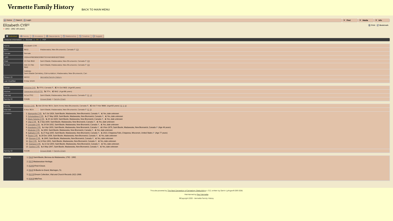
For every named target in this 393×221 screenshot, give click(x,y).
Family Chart (60, 99)
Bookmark (383, 25)
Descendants (54, 36)
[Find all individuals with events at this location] (74, 49)
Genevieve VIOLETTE (33, 91)
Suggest (98, 36)
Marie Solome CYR (36, 119)
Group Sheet (45, 99)
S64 (31, 170)
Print (373, 25)
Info (380, 20)
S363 (31, 179)
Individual (13, 36)
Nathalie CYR (33, 133)
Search (19, 20)
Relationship (71, 36)
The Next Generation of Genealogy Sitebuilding (186, 191)
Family (26, 36)
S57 (31, 162)
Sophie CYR (34, 147)
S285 (31, 166)
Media (365, 20)
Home (9, 20)
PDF (44, 40)
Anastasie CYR (34, 127)
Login (28, 20)
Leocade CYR (34, 125)
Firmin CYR (29, 106)
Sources (29, 40)
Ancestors (39, 36)
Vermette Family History (51, 77)
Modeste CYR (34, 130)
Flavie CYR (32, 136)
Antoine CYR (29, 87)
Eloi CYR (33, 141)
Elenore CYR (34, 138)
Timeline (85, 36)
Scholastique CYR (35, 116)
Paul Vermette (202, 194)
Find (348, 20)
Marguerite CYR (34, 113)
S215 (31, 174)
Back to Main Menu (96, 9)
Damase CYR (35, 144)
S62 (31, 157)
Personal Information (13, 40)
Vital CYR (32, 122)
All (37, 40)
